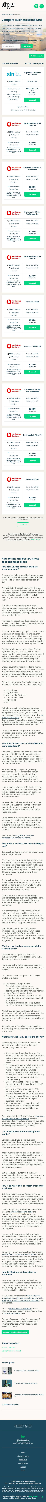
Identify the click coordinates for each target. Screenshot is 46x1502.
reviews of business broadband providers (23, 1117)
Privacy (23, 1467)
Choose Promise (23, 1456)
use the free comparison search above (19, 1254)
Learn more (35, 539)
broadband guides (12, 1313)
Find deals (27, 46)
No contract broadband (11, 1351)
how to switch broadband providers (23, 1300)
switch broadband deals (21, 1211)
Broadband (10, 14)
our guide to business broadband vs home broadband (18, 836)
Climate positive (23, 1440)
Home (3, 14)
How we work (23, 1463)
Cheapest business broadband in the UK (28, 1396)
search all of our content (20, 1308)
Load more (23, 525)
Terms (23, 1470)
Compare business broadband (15, 1332)
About (23, 1453)
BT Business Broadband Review (26, 1371)
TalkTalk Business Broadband (25, 1383)
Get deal (32, 100)
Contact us (23, 1460)
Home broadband (9, 1347)
